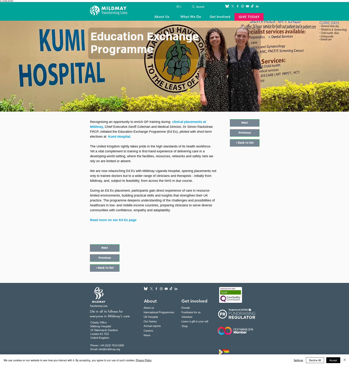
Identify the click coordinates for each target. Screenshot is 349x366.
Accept (333, 360)
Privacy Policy (144, 360)
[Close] (344, 360)
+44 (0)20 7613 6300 (111, 345)
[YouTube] (247, 6)
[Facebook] (237, 6)
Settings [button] (298, 360)
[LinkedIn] (257, 6)
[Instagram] (242, 6)
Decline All (315, 360)
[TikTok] (252, 6)
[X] (232, 6)
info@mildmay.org (109, 349)
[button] (179, 6)
